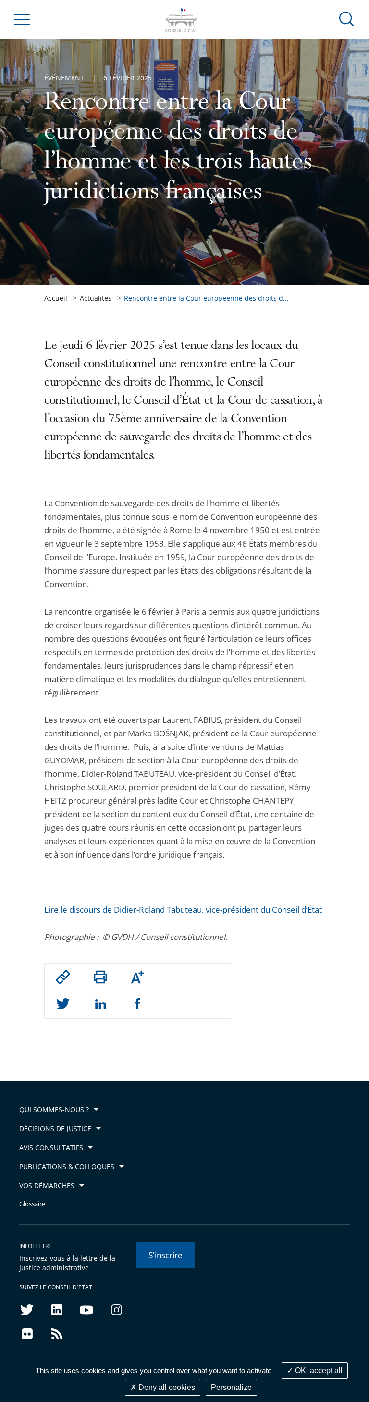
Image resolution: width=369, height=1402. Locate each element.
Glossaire (32, 1204)
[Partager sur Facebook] (137, 1004)
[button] (347, 18)
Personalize (231, 1387)
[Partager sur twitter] (63, 1004)
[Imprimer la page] (100, 977)
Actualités (95, 298)
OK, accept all (318, 1370)
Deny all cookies (165, 1387)
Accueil (55, 298)
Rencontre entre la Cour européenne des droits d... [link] (206, 298)
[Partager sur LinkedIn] (100, 1004)
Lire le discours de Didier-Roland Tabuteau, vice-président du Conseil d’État (183, 909)
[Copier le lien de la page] (63, 977)
